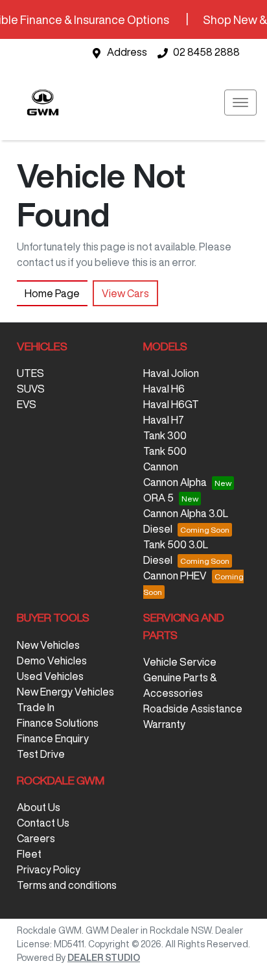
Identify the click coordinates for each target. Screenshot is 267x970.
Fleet (29, 854)
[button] (240, 102)
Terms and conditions (67, 885)
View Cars (125, 293)
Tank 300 (165, 435)
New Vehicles (48, 645)
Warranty (164, 724)
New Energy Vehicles (65, 691)
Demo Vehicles (52, 660)
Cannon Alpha (175, 482)
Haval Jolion (171, 373)
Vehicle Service (179, 662)
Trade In (35, 707)
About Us (38, 807)
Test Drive (41, 754)
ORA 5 (158, 497)
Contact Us (43, 823)
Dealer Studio (103, 957)
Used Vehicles (50, 676)
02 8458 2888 (206, 52)
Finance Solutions (58, 723)
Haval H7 (163, 420)
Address (127, 52)
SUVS (31, 388)
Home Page (52, 293)
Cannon (160, 466)
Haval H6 (164, 388)
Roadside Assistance (192, 708)
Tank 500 (165, 451)
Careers (36, 838)
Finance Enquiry (53, 738)
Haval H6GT (171, 404)
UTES (30, 373)
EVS (26, 404)
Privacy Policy (48, 869)
